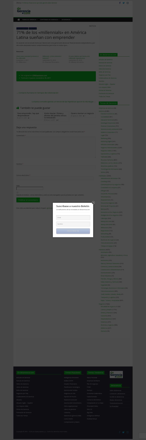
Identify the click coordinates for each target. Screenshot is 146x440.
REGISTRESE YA (73, 231)
